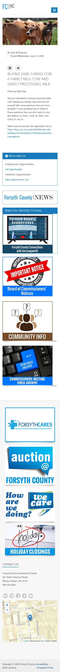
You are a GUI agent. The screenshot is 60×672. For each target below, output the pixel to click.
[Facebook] (18, 595)
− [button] (7, 610)
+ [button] (7, 605)
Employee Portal (45, 667)
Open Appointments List (16, 179)
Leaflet (26, 640)
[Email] (30, 595)
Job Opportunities (13, 169)
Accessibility (42, 664)
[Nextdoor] (11, 595)
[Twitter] (24, 595)
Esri (42, 640)
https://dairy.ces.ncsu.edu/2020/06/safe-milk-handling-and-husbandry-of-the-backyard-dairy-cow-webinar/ (30, 133)
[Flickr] (5, 595)
